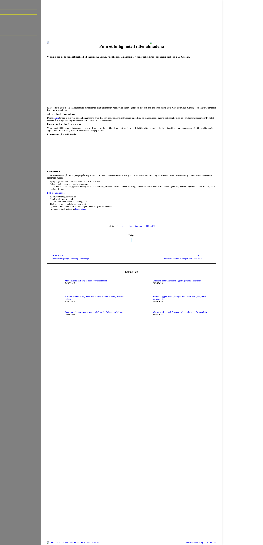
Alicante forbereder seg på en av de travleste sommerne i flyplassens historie (94, 297)
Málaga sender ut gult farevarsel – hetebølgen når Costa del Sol (180, 312)
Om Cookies (210, 542)
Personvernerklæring (194, 542)
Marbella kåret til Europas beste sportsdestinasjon (86, 281)
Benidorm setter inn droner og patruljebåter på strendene (177, 281)
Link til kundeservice (56, 193)
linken (56, 118)
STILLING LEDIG (90, 542)
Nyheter (120, 226)
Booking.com (81, 209)
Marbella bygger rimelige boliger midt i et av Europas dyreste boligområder (179, 297)
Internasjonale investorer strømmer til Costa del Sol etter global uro (93, 312)
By (135, 226)
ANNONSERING (71, 542)
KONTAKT (56, 542)
